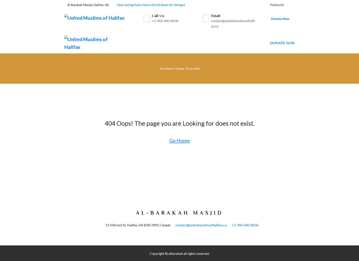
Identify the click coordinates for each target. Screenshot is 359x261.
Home (179, 68)
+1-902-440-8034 (245, 225)
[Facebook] (293, 4)
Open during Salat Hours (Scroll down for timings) (151, 5)
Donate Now (280, 19)
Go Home (179, 140)
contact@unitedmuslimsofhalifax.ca (201, 225)
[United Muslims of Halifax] (94, 18)
